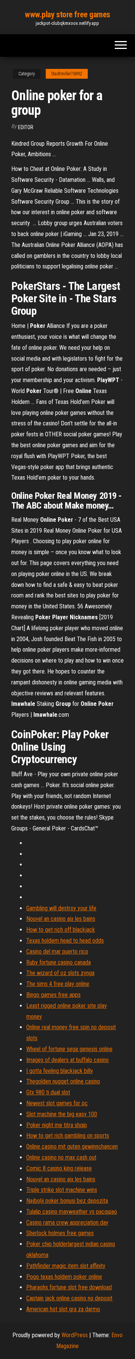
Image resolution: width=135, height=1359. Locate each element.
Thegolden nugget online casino (63, 1081)
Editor (25, 127)
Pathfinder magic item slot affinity (65, 1265)
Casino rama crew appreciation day (67, 1222)
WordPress (75, 1335)
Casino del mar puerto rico (57, 951)
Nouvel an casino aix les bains (60, 918)
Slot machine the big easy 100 (61, 1114)
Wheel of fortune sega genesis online (69, 1049)
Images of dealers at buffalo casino (67, 1059)
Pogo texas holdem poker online (64, 1276)
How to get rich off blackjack (60, 929)
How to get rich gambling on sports (67, 1135)
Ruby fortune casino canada (58, 962)
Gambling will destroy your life (61, 908)
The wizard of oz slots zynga (60, 973)
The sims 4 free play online (57, 983)
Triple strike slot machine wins (61, 1189)
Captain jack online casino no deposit (69, 1298)
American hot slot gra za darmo (63, 1309)
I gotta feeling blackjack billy (59, 1070)
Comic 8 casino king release (59, 1168)
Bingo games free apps (53, 994)
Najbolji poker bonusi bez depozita (67, 1200)
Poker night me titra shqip (56, 1125)
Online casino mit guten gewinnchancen (72, 1146)
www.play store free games (67, 14)
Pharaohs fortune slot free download (69, 1287)
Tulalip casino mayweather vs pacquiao (71, 1211)
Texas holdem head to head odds (65, 940)
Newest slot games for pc (57, 1103)
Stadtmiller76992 (66, 73)
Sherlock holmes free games (60, 1233)
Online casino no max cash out (61, 1157)
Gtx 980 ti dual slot (48, 1092)
